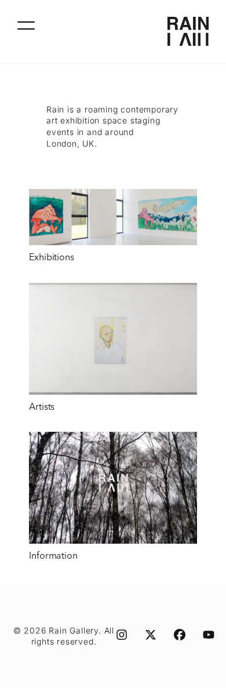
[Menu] (26, 25)
